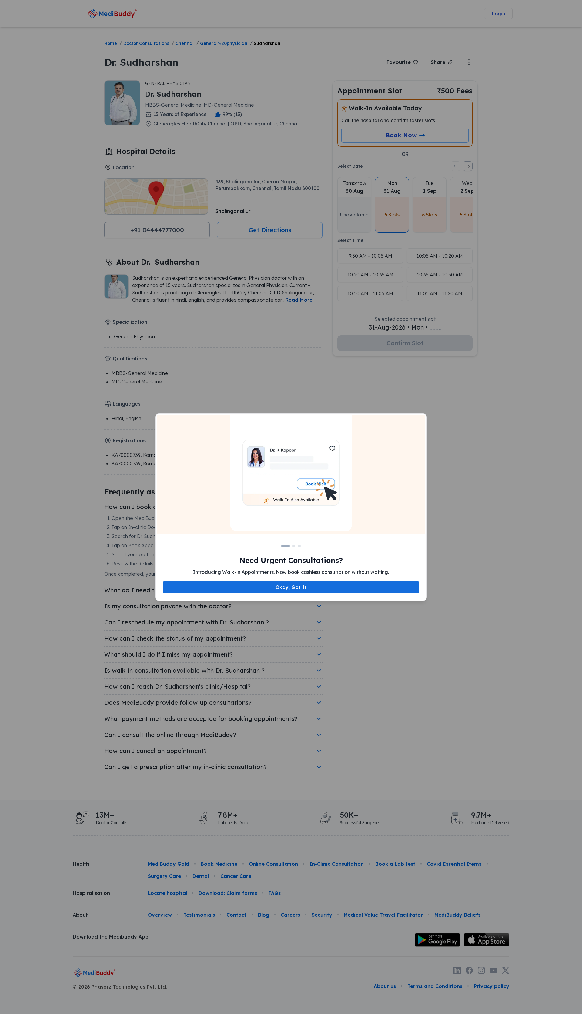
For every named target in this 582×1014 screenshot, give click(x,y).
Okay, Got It (291, 587)
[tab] (285, 546)
